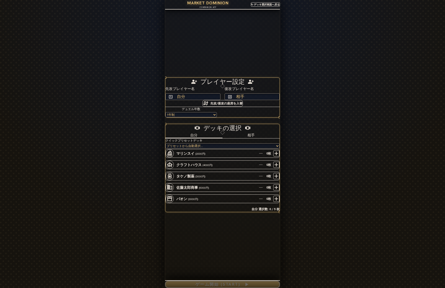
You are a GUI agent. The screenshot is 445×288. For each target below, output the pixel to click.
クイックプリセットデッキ (183, 140)
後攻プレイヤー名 (239, 88)
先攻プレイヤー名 (180, 88)
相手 (251, 135)
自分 (194, 135)
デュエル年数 (191, 109)
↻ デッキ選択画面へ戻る (265, 4)
